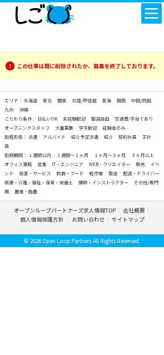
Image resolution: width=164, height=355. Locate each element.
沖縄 (23, 109)
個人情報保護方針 (42, 219)
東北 (48, 100)
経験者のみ (113, 127)
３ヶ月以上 (142, 155)
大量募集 (64, 127)
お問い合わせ (88, 219)
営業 (42, 164)
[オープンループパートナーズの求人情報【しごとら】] (44, 12)
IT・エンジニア (68, 164)
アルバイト (55, 136)
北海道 (31, 100)
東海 (107, 100)
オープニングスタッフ (28, 127)
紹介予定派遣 (85, 136)
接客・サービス (35, 173)
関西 (122, 100)
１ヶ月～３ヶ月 (110, 155)
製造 (113, 173)
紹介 (109, 136)
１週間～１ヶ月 (72, 155)
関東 (62, 100)
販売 (141, 164)
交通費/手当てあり (134, 118)
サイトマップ (128, 219)
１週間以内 (40, 155)
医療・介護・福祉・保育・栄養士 (39, 182)
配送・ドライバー (141, 173)
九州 (10, 109)
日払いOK (47, 118)
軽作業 (96, 173)
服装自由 (100, 118)
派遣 (33, 136)
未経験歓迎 (75, 118)
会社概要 (134, 210)
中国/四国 (141, 100)
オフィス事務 (19, 164)
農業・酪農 (26, 191)
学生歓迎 (88, 127)
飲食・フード (70, 173)
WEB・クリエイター (110, 164)
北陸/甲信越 (84, 100)
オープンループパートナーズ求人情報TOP (65, 210)
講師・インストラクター (103, 182)
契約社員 (128, 136)
